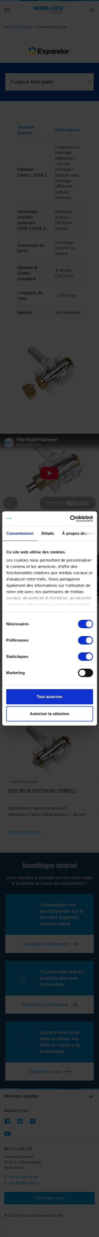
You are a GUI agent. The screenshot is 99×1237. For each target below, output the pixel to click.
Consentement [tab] (19, 533)
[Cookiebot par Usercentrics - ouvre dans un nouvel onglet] (70, 518)
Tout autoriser (50, 696)
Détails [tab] (47, 533)
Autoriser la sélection (49, 713)
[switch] (85, 640)
